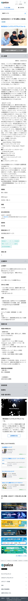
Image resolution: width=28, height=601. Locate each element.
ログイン (16, 4)
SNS (2, 585)
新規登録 (20, 4)
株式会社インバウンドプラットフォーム (13, 26)
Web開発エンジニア (7, 447)
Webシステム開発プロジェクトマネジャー (12, 482)
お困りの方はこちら (6, 593)
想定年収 (6, 217)
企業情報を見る (14, 435)
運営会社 (3, 598)
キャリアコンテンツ (6, 574)
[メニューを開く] (25, 3)
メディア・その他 (5, 581)
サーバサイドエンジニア (8, 471)
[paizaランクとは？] (25, 13)
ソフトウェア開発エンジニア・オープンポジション (13, 459)
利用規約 (7, 598)
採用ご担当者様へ (5, 589)
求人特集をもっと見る (21, 556)
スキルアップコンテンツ (7, 577)
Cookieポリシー (24, 598)
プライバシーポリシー (15, 598)
